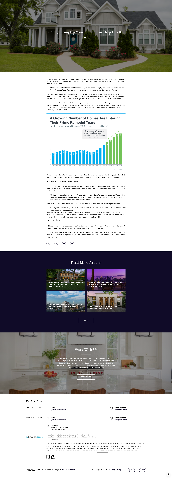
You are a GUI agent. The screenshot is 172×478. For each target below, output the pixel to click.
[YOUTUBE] (144, 470)
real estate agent (71, 186)
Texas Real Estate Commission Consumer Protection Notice (68, 435)
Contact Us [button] (86, 377)
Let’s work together (63, 235)
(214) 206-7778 (121, 410)
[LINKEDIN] (139, 470)
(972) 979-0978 (121, 420)
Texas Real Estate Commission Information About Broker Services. (71, 437)
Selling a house (52, 226)
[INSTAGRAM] (134, 470)
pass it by (85, 99)
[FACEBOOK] (130, 470)
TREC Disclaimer (52, 439)
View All (86, 320)
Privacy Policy (114, 470)
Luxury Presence (70, 470)
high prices (63, 81)
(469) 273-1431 (102, 452)
